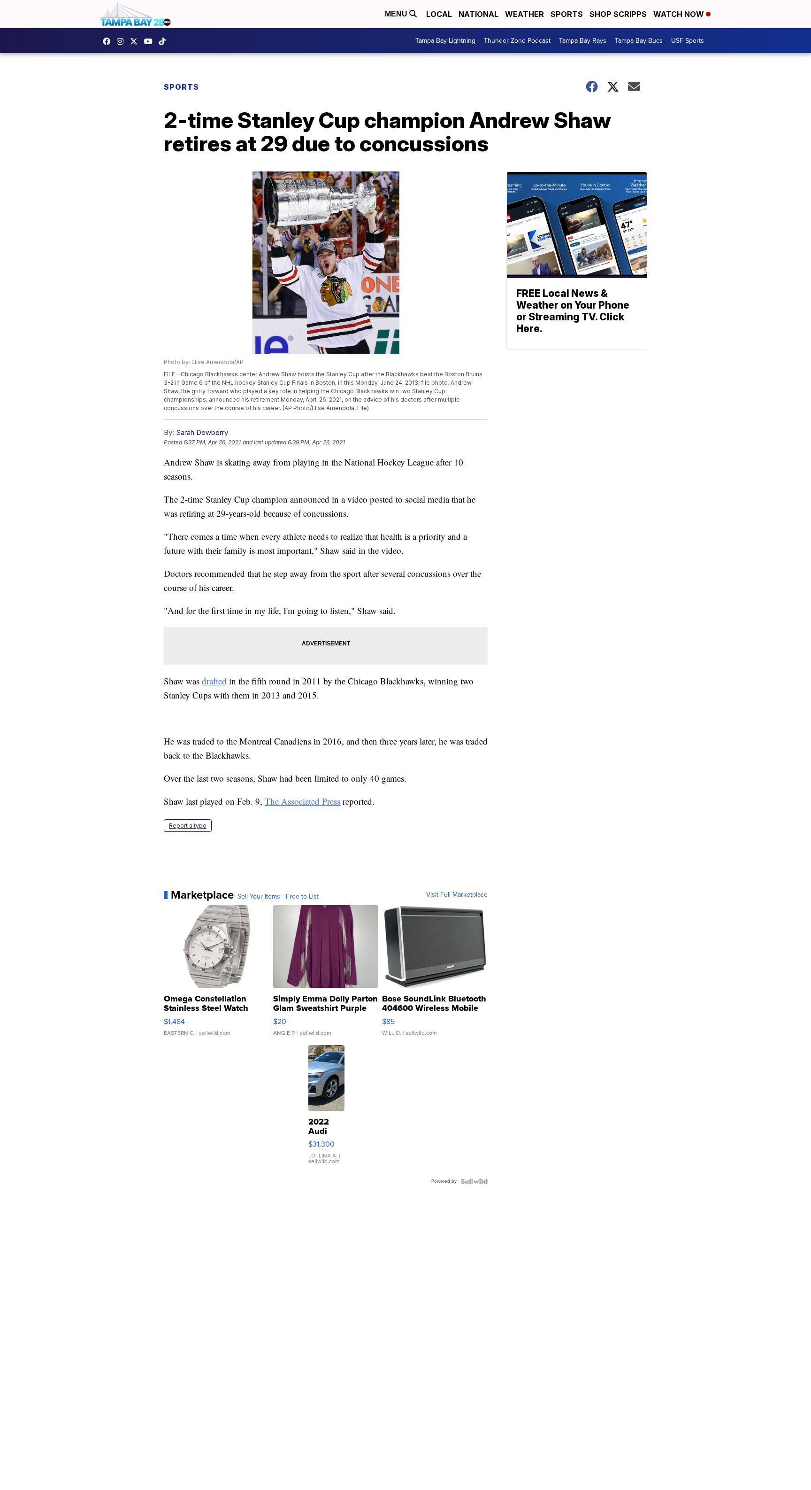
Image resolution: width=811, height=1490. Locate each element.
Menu (397, 14)
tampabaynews (109, 41)
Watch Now (679, 14)
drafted (214, 681)
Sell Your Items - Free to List (278, 896)
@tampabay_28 (164, 41)
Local (439, 14)
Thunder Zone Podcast (517, 41)
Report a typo (188, 825)
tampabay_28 (122, 41)
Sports (567, 14)
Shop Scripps (618, 14)
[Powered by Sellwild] (474, 1181)
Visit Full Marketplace (457, 895)
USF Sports (687, 41)
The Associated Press (302, 801)
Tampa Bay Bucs (639, 41)
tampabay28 (136, 41)
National (478, 14)
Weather (524, 14)
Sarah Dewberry (202, 432)
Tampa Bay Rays (582, 41)
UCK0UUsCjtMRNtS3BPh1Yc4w (150, 41)
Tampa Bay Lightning (445, 41)
